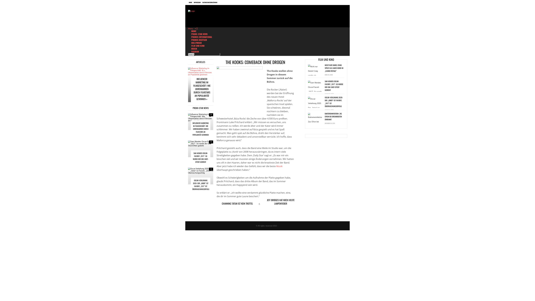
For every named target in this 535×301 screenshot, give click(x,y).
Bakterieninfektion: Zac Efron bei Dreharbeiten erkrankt (333, 116)
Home (190, 2)
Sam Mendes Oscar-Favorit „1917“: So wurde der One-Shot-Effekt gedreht (200, 157)
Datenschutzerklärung (209, 2)
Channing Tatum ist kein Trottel (237, 203)
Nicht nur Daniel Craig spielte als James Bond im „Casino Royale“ (334, 68)
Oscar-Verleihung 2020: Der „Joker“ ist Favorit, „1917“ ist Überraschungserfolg (200, 184)
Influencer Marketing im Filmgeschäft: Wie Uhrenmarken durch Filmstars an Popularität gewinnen (201, 129)
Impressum (197, 2)
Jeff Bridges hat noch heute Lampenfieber (281, 201)
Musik (279, 166)
